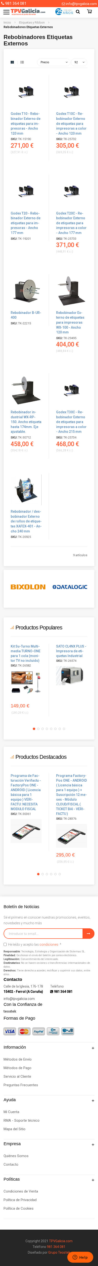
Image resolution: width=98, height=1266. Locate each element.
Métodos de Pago (17, 1068)
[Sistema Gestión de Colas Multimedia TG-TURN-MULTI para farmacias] (26, 682)
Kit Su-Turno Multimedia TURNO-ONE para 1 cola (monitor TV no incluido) (25, 653)
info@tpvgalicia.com (81, 4)
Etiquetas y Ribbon (32, 22)
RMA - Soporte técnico (21, 1120)
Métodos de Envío (18, 1059)
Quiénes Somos (16, 1156)
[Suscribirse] (88, 933)
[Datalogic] (70, 587)
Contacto (11, 1164)
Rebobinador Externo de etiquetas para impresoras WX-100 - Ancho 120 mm (70, 322)
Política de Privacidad (20, 1200)
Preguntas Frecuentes (21, 1085)
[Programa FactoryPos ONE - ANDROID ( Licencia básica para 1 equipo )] (26, 831)
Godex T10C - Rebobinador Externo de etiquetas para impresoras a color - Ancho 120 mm (71, 123)
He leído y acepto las (34, 944)
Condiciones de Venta (21, 1191)
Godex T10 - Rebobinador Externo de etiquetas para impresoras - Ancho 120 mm (25, 123)
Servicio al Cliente (17, 1076)
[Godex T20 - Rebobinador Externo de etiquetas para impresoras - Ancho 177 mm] (26, 207)
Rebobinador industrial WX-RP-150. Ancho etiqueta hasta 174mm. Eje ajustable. (26, 421)
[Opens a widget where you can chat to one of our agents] (80, 1258)
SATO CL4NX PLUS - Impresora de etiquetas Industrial (71, 651)
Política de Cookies (19, 1208)
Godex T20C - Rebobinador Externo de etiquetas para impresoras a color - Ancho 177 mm (71, 223)
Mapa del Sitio (14, 1129)
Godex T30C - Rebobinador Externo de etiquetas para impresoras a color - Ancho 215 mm (71, 421)
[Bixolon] (28, 587)
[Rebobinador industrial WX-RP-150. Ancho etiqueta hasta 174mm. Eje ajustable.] (26, 406)
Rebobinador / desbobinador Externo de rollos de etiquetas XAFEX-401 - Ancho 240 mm (26, 521)
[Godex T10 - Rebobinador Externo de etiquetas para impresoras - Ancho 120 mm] (26, 108)
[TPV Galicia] (23, 12)
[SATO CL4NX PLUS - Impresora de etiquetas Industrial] (71, 675)
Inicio (8, 22)
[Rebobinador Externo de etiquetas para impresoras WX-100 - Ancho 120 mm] (71, 306)
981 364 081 (15, 3)
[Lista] (22, 62)
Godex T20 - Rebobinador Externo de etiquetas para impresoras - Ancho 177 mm (25, 223)
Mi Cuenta (11, 1112)
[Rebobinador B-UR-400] (26, 306)
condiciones (48, 944)
